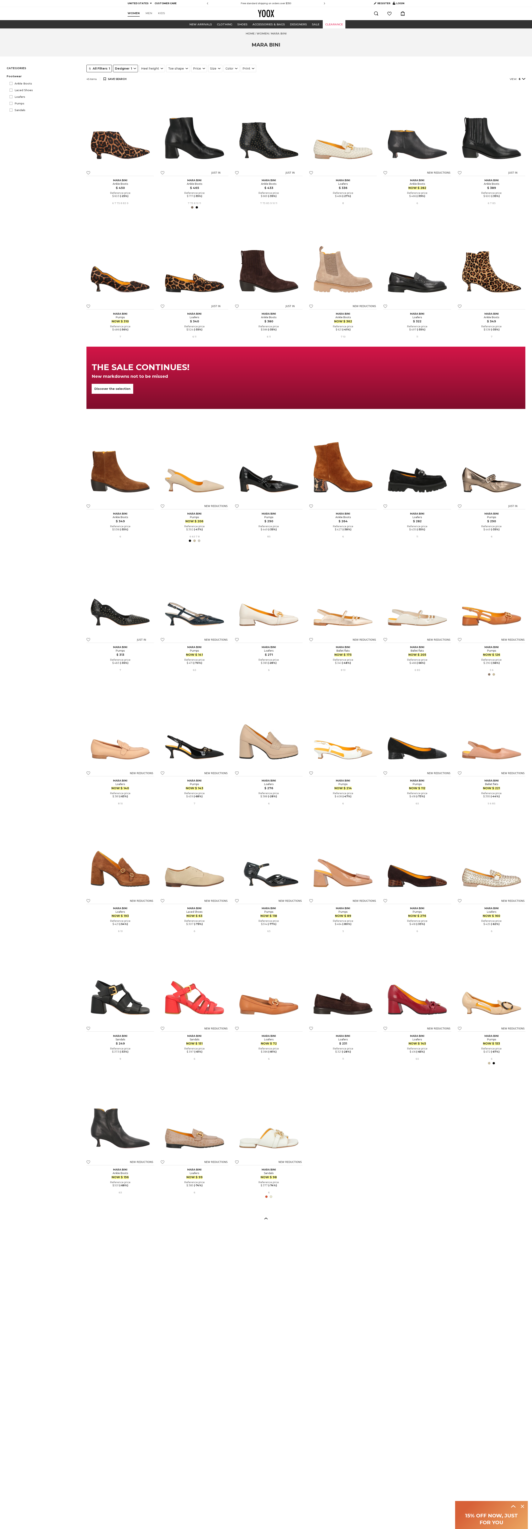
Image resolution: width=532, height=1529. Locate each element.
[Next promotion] (324, 3)
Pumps (19, 103)
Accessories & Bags (268, 24)
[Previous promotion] (207, 3)
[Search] (376, 13)
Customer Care (288, 3)
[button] (44, 76)
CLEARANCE (334, 24)
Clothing (224, 24)
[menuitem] (134, 13)
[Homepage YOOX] (266, 13)
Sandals (20, 110)
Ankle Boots (23, 83)
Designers (298, 24)
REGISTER (383, 3)
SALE (315, 24)
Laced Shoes (24, 90)
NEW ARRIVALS (200, 24)
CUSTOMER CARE (166, 3)
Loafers (20, 96)
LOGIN (398, 4)
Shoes (242, 24)
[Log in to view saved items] (389, 13)
